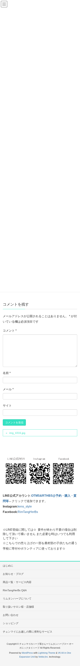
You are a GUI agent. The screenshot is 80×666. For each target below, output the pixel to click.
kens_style (25, 506)
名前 (7, 373)
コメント (10, 330)
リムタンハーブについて (17, 598)
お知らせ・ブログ (13, 573)
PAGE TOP (74, 642)
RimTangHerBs (28, 511)
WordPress (27, 653)
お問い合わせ (10, 614)
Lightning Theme (46, 653)
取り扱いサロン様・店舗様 (18, 606)
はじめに (8, 565)
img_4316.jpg (17, 432)
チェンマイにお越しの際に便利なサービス (27, 631)
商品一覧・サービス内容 (17, 582)
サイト (7, 405)
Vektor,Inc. (43, 657)
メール (8, 389)
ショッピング (10, 623)
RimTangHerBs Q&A (15, 590)
